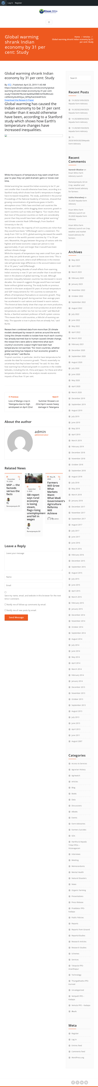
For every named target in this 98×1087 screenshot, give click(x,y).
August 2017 (77, 524)
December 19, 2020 (11, 480)
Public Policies (78, 917)
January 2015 (77, 609)
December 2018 (78, 452)
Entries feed (77, 1045)
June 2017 (76, 537)
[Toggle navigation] (49, 22)
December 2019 (78, 398)
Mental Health (78, 872)
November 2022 (78, 290)
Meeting (75, 860)
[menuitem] (3, 3)
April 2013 (76, 729)
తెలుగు (74, 1011)
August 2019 (77, 410)
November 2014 (78, 621)
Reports (75, 923)
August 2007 (77, 741)
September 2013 (79, 705)
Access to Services (79, 763)
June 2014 (76, 651)
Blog (73, 787)
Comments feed (78, 1051)
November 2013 (78, 693)
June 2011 (76, 735)
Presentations (77, 896)
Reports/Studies (78, 935)
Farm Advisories (78, 823)
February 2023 (78, 278)
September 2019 (79, 404)
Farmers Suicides (79, 829)
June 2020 (76, 374)
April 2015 (76, 591)
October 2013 (77, 699)
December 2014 (78, 615)
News (74, 884)
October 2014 (77, 627)
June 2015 (76, 585)
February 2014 (78, 675)
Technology (76, 975)
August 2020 (77, 362)
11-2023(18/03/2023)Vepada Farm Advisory (79, 140)
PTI (9, 84)
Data (74, 799)
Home (77, 36)
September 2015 (79, 567)
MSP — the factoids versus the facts (13, 489)
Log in (74, 1039)
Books (74, 793)
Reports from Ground (81, 929)
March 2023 (77, 272)
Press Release (77, 902)
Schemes (75, 953)
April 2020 (76, 386)
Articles (86, 36)
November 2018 (78, 458)
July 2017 (75, 530)
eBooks (75, 811)
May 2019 (76, 428)
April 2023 (76, 266)
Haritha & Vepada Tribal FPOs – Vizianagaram (78, 844)
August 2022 (77, 308)
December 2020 (78, 350)
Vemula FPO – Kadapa (81, 1005)
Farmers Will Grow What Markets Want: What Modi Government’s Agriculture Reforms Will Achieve (56, 498)
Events (74, 817)
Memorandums (78, 866)
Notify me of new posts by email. (21, 610)
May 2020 (76, 380)
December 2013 (78, 687)
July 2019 (75, 416)
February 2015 (78, 603)
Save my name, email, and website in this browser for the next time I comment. (33, 597)
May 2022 (76, 326)
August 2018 (77, 476)
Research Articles (79, 941)
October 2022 (77, 296)
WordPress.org (78, 1057)
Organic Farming (79, 890)
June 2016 (76, 543)
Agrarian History (78, 769)
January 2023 (77, 284)
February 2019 (78, 446)
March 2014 (77, 669)
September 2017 (79, 518)
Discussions (77, 805)
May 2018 (76, 488)
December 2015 (78, 561)
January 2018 (77, 500)
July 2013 (75, 717)
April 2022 (76, 332)
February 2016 (78, 555)
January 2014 (77, 681)
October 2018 (77, 464)
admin (56, 519)
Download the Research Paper (19, 100)
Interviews (76, 854)
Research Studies (79, 947)
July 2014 (75, 645)
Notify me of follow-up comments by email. (26, 604)
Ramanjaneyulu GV (13, 506)
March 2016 (77, 549)
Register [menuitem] (18, 3)
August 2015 (77, 573)
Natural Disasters (79, 878)
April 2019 (76, 434)
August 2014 (77, 639)
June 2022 (76, 320)
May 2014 (76, 657)
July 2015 (75, 579)
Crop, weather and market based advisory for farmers (78, 188)
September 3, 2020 (31, 490)
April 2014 (76, 663)
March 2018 (77, 494)
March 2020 (77, 392)
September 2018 (79, 470)
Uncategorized (78, 990)
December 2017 (78, 506)
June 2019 (76, 422)
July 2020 (75, 368)
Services (75, 959)
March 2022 (77, 338)
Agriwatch (76, 775)
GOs (73, 835)
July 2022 (75, 314)
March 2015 (77, 597)
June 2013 (76, 723)
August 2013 (77, 711)
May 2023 (76, 260)
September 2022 (79, 302)
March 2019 (77, 440)
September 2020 (79, 356)
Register (75, 1033)
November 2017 (78, 512)
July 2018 (75, 482)
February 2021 (78, 344)
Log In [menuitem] (10, 3)
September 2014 (79, 633)
